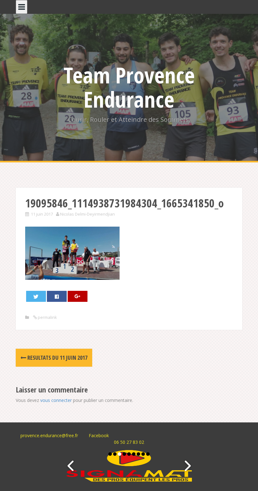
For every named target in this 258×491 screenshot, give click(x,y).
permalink (47, 317)
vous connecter (56, 400)
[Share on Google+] (78, 296)
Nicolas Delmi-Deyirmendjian (87, 214)
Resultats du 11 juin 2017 (56, 357)
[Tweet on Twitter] (36, 296)
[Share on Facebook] (57, 296)
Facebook (99, 435)
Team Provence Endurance (129, 87)
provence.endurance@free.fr (49, 435)
